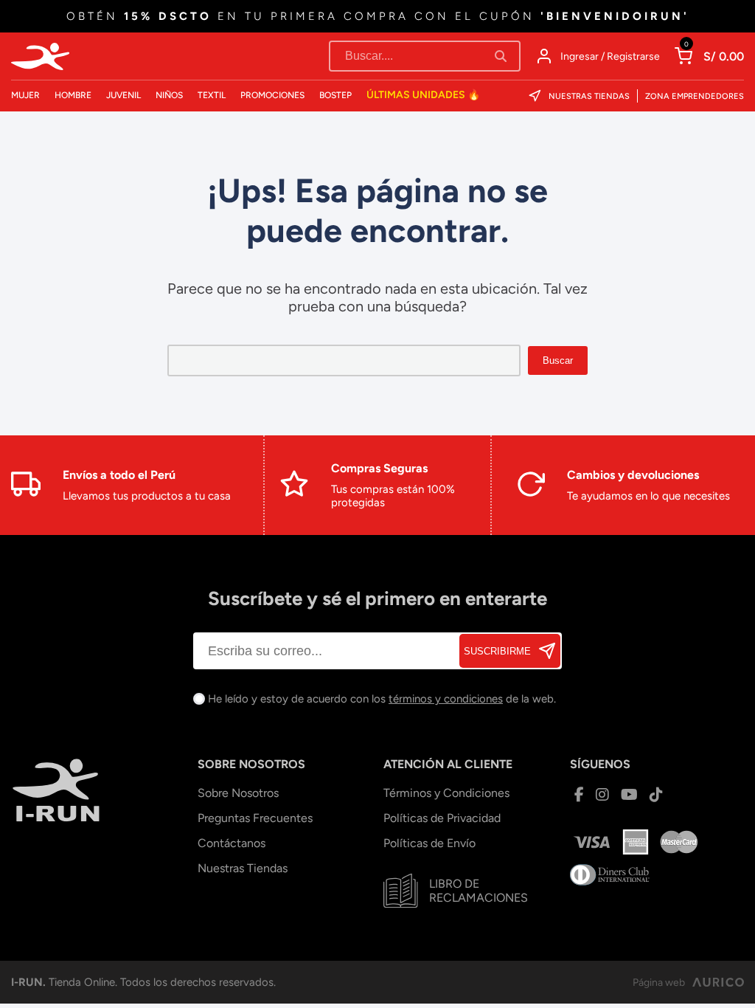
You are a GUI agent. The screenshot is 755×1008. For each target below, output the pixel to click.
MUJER (25, 95)
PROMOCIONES (272, 95)
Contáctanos (231, 843)
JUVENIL (123, 95)
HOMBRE (73, 95)
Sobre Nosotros (238, 793)
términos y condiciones (446, 698)
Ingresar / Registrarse (610, 56)
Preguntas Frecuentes (255, 818)
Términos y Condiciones (446, 793)
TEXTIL (212, 95)
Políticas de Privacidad (442, 818)
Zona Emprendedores (694, 96)
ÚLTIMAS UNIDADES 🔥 (423, 95)
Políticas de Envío (429, 843)
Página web (659, 982)
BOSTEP (335, 95)
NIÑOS (169, 95)
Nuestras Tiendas (589, 96)
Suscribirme (497, 651)
